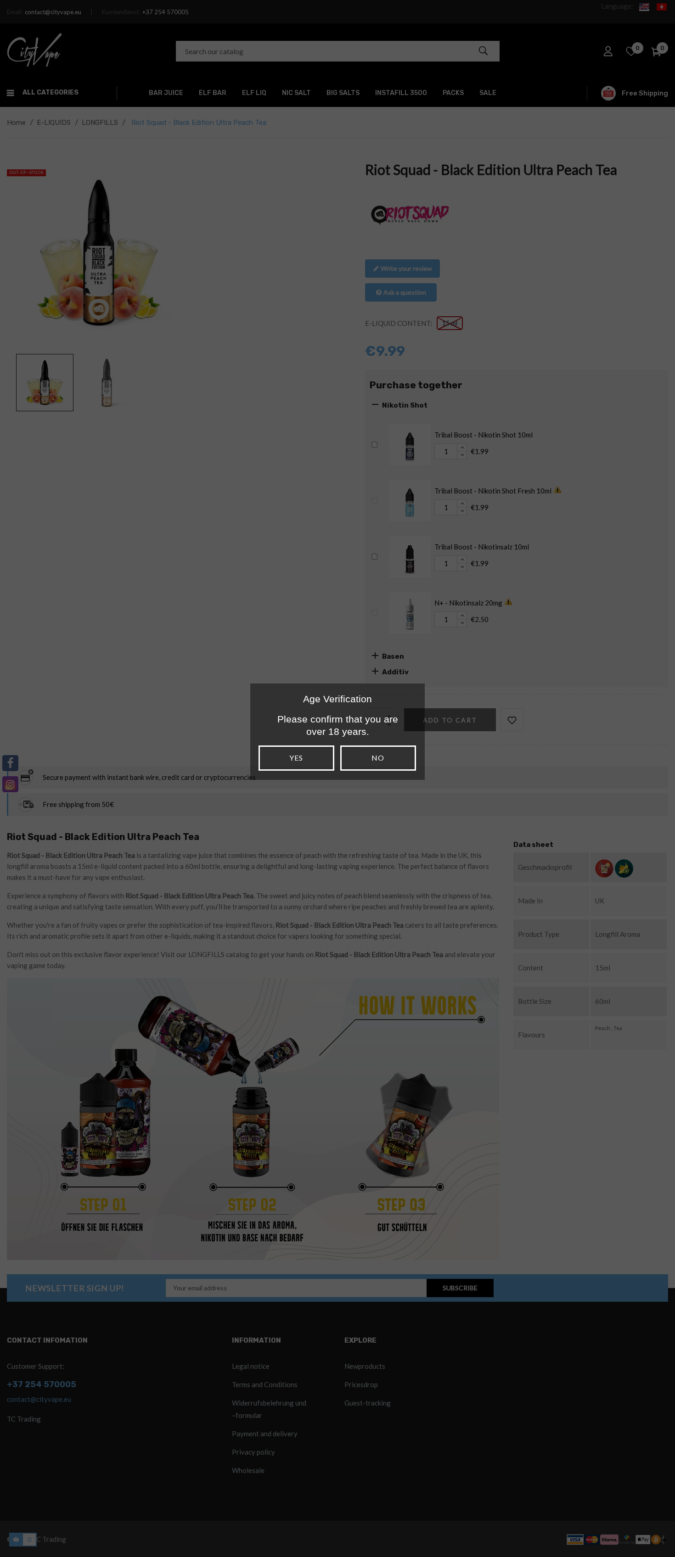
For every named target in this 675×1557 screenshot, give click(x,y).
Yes (296, 757)
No (377, 757)
